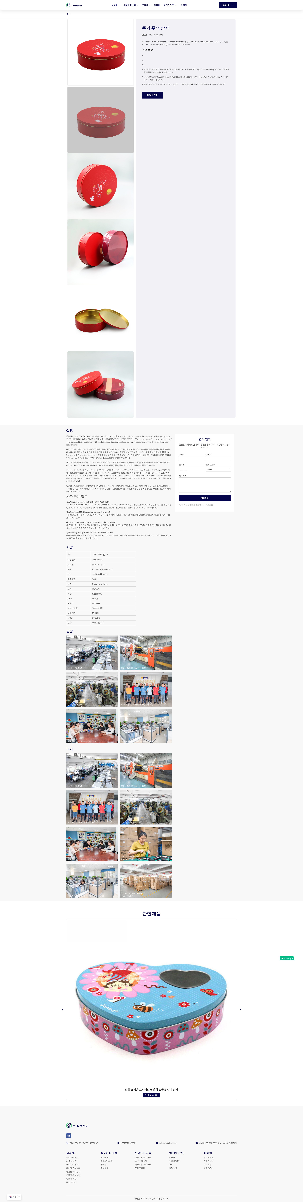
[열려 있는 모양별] (149, 5)
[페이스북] (68, 1135)
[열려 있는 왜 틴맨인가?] (176, 5)
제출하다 (205, 498)
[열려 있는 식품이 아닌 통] (137, 5)
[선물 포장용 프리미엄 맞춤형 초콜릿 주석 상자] (151, 1004)
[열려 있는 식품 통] (119, 5)
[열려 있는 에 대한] (188, 5)
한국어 (15, 1197)
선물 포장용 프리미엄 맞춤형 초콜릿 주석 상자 (151, 1089)
